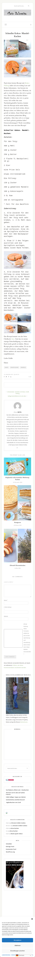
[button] (32, 919)
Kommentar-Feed (11, 849)
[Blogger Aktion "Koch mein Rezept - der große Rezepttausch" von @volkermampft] (14, 874)
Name (6, 600)
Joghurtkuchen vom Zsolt (13, 802)
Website (6, 616)
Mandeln (23, 367)
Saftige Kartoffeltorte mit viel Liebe (17, 396)
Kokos (6, 367)
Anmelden (9, 844)
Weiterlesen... (24, 722)
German (21, 955)
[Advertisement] (17, 745)
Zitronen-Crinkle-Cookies (18, 823)
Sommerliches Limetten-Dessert (15, 800)
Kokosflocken (14, 367)
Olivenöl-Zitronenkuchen (17, 565)
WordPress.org (10, 852)
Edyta (17, 374)
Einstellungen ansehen (17, 951)
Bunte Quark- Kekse (17, 834)
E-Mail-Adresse (7, 608)
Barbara (8, 825)
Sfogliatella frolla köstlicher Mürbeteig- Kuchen (17, 479)
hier (13, 339)
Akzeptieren (17, 940)
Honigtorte (17, 522)
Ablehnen (18, 945)
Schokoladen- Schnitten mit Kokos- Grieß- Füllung (18, 392)
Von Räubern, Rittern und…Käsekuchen (17, 790)
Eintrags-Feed (10, 846)
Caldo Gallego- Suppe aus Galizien (16, 797)
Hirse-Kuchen (15, 828)
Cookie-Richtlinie (6, 954)
